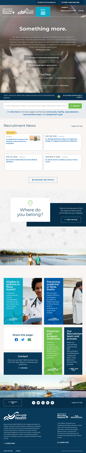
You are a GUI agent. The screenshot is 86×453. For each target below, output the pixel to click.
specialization (71, 112)
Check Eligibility (13, 319)
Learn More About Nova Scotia (44, 65)
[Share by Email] (29, 340)
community (51, 112)
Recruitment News (21, 78)
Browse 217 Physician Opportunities (44, 58)
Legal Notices (8, 450)
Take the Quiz (71, 219)
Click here (64, 86)
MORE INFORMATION (54, 319)
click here (14, 112)
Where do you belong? (44, 78)
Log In (80, 11)
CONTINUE (24, 368)
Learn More (10, 443)
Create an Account (68, 11)
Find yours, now (43, 50)
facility (61, 112)
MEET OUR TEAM (74, 369)
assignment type (54, 114)
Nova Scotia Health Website (47, 3)
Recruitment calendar (66, 78)
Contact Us (13, 402)
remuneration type (32, 114)
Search (76, 106)
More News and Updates (44, 180)
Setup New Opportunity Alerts (72, 96)
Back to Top (77, 126)
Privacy (18, 450)
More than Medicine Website (70, 3)
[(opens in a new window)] (16, 340)
